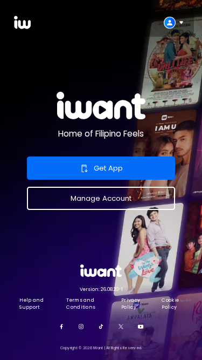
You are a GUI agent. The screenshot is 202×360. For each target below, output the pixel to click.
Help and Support (31, 303)
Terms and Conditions (80, 303)
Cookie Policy (170, 303)
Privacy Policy (130, 303)
